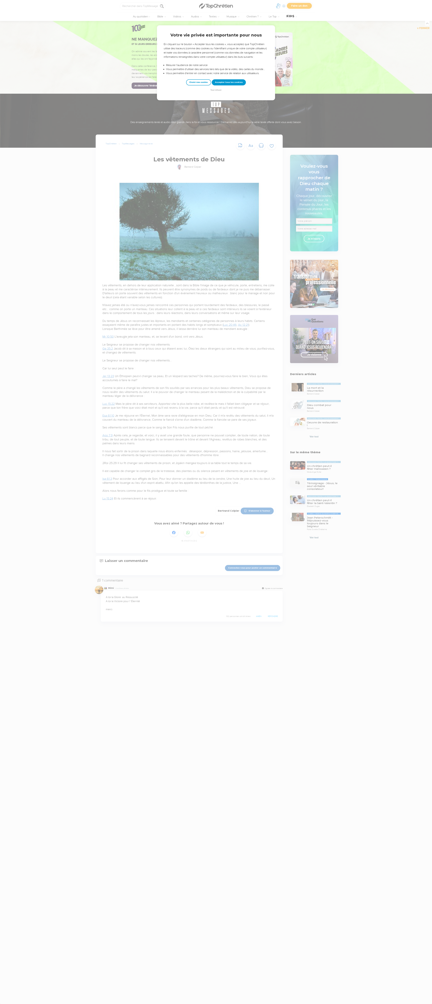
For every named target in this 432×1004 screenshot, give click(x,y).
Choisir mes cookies (198, 82)
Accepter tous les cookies (229, 82)
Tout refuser (216, 90)
